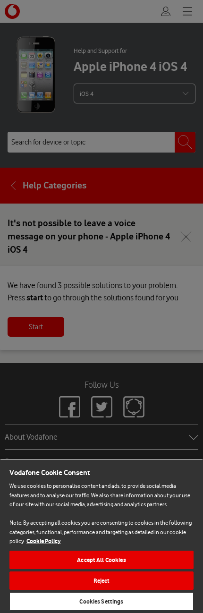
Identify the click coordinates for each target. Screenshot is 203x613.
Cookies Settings (101, 601)
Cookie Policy (43, 541)
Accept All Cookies (101, 559)
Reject (101, 580)
